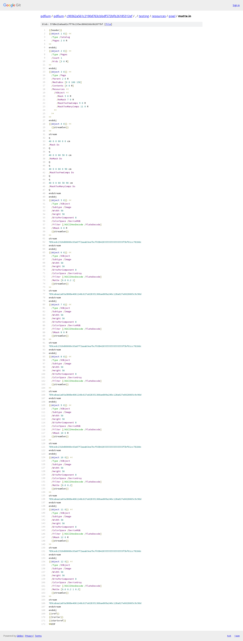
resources (159, 16)
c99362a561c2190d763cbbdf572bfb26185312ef (99, 16)
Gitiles (20, 635)
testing (144, 16)
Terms (38, 635)
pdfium (45, 16)
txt (229, 635)
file (108, 24)
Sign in (236, 5)
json (237, 635)
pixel (172, 16)
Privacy (29, 635)
